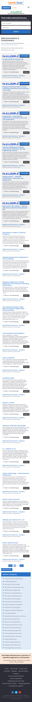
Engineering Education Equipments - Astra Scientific (16, 258)
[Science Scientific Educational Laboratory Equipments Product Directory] (16, 3)
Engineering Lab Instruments (16, 681)
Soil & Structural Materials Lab (13, 596)
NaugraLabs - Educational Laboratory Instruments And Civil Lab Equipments (15, 118)
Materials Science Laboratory (13, 636)
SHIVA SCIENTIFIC (9, 358)
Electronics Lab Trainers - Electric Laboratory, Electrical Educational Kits (15, 207)
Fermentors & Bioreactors (12, 619)
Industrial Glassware (10, 581)
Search (16, 32)
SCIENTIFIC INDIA (8, 378)
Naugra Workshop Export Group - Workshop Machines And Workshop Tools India (16, 88)
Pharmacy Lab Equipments (12, 622)
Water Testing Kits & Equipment (14, 604)
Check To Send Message (11, 72)
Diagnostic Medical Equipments (14, 610)
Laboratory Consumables (12, 584)
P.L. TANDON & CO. (9, 449)
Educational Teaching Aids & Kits (14, 587)
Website (26, 72)
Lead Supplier (24, 56)
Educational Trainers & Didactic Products (14, 233)
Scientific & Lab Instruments (13, 645)
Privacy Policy (23, 668)
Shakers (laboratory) (11, 639)
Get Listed (7, 671)
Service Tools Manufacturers (13, 627)
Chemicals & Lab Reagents (12, 607)
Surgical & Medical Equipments (14, 578)
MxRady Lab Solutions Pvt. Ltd (13, 520)
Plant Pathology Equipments (13, 630)
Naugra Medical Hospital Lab (13, 59)
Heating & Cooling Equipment (13, 593)
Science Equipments (16, 678)
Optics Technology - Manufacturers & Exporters (16, 474)
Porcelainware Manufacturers (13, 602)
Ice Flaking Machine (10, 613)
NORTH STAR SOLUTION (11, 499)
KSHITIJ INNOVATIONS (10, 543)
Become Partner (19, 662)
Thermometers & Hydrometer (13, 633)
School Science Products (9, 683)
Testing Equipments (24, 683)
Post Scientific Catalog (9, 660)
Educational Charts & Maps (13, 599)
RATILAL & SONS (8, 402)
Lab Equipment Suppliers (16, 686)
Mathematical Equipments (12, 590)
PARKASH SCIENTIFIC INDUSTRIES (14, 426)
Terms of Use (14, 668)
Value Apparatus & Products (13, 648)
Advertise (14, 671)
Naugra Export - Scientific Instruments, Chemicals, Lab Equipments (13, 178)
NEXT (21, 565)
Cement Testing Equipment (13, 642)
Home (3, 43)
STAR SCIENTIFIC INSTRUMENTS (13, 333)
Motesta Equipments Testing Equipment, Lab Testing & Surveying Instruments (16, 283)
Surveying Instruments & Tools (13, 625)
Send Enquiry (6, 569)
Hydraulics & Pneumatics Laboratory (15, 616)
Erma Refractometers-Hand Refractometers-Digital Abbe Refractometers (13, 308)
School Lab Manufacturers (16, 676)
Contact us (16, 673)
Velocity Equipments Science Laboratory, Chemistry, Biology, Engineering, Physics (14, 148)
